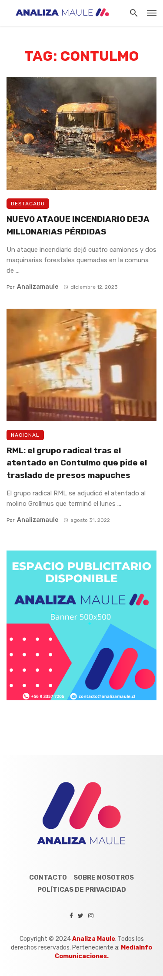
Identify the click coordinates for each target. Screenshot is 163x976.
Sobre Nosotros (103, 877)
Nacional (25, 435)
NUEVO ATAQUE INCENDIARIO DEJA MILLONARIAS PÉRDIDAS (78, 225)
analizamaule (37, 286)
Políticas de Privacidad (81, 890)
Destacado (28, 204)
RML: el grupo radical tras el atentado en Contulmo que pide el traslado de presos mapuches (77, 462)
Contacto (48, 877)
